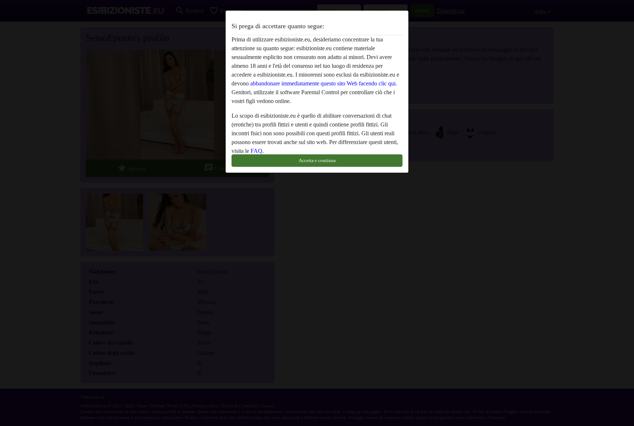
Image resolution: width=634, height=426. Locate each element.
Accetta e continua (317, 160)
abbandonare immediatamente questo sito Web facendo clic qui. (323, 83)
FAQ (256, 151)
